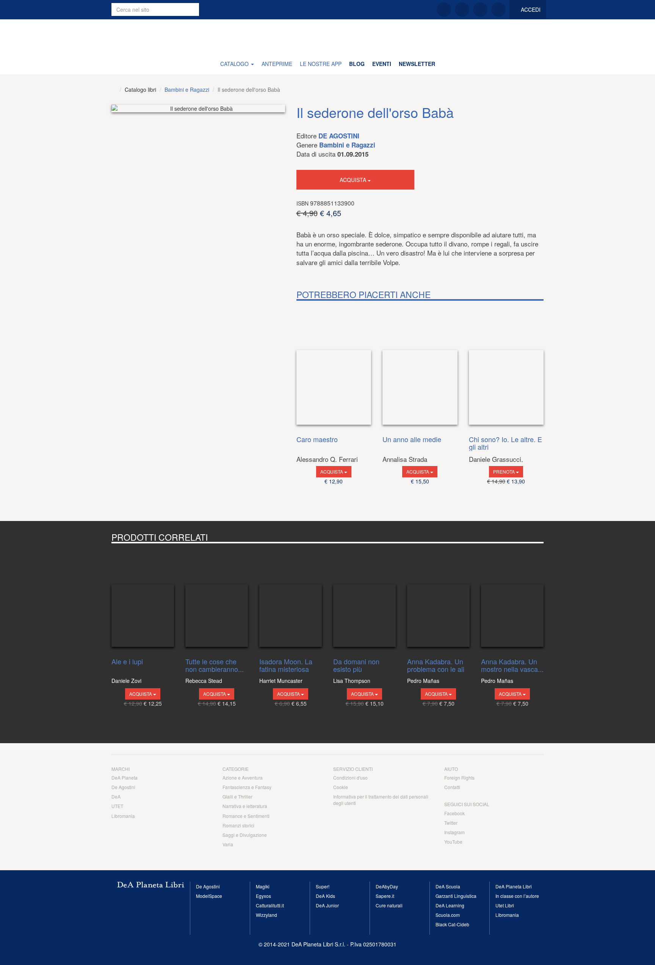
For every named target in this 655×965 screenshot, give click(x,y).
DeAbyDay (387, 886)
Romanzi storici (238, 825)
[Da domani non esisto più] (364, 598)
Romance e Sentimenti (246, 816)
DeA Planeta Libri (327, 36)
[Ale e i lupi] (142, 598)
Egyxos (263, 896)
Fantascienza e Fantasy (247, 787)
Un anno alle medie (411, 440)
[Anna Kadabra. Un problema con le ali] (438, 598)
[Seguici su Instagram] (480, 9)
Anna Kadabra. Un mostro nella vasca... (512, 665)
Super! (322, 886)
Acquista (354, 180)
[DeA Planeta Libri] (113, 89)
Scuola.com (448, 915)
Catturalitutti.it (270, 905)
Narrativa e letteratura (245, 806)
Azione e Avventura (243, 777)
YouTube (453, 841)
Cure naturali (389, 905)
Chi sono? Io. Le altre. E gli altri (505, 443)
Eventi (381, 63)
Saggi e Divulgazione (245, 835)
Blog (357, 63)
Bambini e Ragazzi (187, 89)
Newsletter (417, 63)
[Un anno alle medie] (420, 366)
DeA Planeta (124, 777)
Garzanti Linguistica (456, 896)
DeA (116, 796)
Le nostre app (321, 63)
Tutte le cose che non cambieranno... (214, 665)
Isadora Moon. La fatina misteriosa (285, 665)
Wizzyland (266, 915)
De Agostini (338, 135)
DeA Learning (450, 905)
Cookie (340, 787)
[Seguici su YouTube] (498, 9)
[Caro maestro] (333, 366)
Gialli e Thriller (237, 796)
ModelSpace (209, 896)
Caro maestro (317, 440)
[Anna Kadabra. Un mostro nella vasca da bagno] (512, 598)
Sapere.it (385, 896)
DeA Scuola (448, 886)
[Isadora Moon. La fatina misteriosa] (290, 598)
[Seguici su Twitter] (462, 9)
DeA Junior (327, 905)
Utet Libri (504, 905)
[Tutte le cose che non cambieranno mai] (216, 598)
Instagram (454, 832)
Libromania (123, 816)
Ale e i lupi (127, 662)
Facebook (454, 813)
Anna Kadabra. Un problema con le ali (435, 665)
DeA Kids (325, 896)
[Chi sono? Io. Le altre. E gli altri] (506, 366)
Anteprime (277, 63)
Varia (228, 844)
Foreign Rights (459, 777)
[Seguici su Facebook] (444, 9)
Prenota (504, 471)
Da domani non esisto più (356, 665)
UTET (117, 806)
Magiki (263, 886)
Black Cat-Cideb (452, 924)
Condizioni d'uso (350, 777)
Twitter (451, 822)
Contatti (452, 787)
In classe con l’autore (517, 896)
